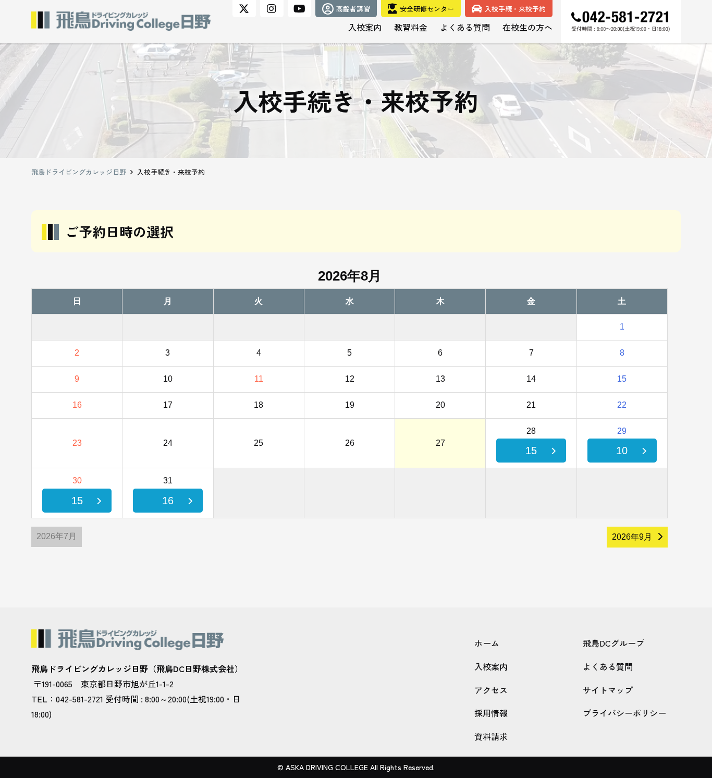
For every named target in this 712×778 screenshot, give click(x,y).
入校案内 (491, 666)
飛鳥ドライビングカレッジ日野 (78, 172)
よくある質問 (608, 666)
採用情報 (491, 713)
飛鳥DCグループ (613, 643)
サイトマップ (608, 690)
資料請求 (491, 736)
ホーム (486, 643)
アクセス (491, 690)
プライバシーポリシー (624, 713)
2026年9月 (632, 536)
